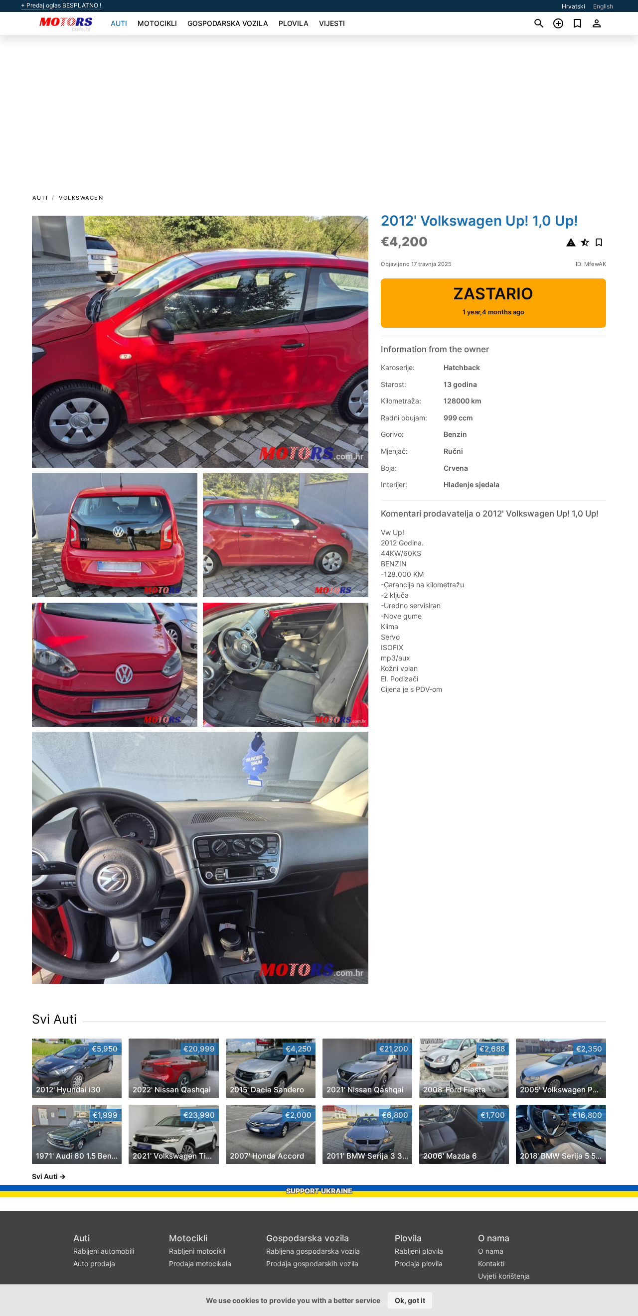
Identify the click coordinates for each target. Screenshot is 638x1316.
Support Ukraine (319, 1190)
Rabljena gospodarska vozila (313, 1251)
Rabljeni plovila (419, 1251)
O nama (493, 1238)
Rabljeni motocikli (197, 1251)
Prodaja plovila (419, 1263)
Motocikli (157, 23)
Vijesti (332, 23)
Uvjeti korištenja (504, 1276)
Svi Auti (54, 1019)
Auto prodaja (94, 1263)
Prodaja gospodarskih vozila (312, 1263)
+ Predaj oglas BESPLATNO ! (61, 5)
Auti (119, 23)
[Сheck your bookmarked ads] (577, 23)
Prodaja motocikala (200, 1263)
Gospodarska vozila (227, 23)
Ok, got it (410, 1300)
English (603, 6)
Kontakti (491, 1263)
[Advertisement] (319, 117)
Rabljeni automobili (103, 1251)
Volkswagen (81, 197)
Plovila (294, 23)
